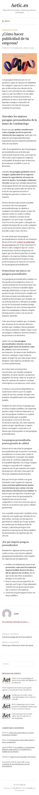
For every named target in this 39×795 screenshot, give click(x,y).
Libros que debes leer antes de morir (17, 645)
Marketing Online (9, 30)
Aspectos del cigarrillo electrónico (23, 757)
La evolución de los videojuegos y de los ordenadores (15, 764)
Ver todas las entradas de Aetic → (15, 622)
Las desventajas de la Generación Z (17, 637)
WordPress (17, 788)
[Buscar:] (35, 21)
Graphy (30, 788)
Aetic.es (19, 5)
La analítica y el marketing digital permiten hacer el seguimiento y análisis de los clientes (18, 749)
